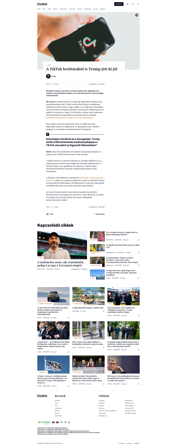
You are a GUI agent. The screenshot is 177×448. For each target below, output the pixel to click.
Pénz (43, 9)
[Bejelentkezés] (127, 4)
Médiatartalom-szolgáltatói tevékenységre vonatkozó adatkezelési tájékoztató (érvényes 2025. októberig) (68, 432)
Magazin (102, 9)
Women (57, 413)
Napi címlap (58, 415)
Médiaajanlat (128, 400)
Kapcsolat (101, 408)
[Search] (133, 4)
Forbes (108, 278)
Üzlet (38, 9)
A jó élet (95, 9)
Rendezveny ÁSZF (130, 410)
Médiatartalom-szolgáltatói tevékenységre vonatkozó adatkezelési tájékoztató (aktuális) (63, 431)
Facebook (121, 443)
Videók (55, 9)
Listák (49, 9)
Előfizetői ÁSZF (129, 403)
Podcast (79, 9)
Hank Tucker (41, 269)
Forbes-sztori (63, 9)
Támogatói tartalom (130, 413)
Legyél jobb (58, 408)
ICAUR (39, 317)
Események (87, 9)
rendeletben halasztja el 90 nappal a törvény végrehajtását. (69, 117)
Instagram (137, 443)
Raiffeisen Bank (111, 252)
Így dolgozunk (103, 415)
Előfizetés (119, 4)
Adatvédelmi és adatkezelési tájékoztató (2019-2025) (53, 429)
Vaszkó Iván (109, 265)
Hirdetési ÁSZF (129, 408)
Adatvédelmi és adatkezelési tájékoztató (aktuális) (52, 428)
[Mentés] (139, 240)
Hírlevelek (72, 9)
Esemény (101, 405)
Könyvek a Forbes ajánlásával (107, 410)
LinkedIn (129, 443)
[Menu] (138, 4)
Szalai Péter (109, 240)
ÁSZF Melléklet (129, 405)
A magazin (102, 400)
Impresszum (102, 413)
